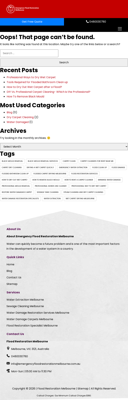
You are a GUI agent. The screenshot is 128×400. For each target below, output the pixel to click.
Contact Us (13, 277)
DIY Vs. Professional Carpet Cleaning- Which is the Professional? (48, 92)
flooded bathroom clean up (15, 173)
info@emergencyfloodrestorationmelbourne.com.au (45, 364)
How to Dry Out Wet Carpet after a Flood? (34, 87)
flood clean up (99, 167)
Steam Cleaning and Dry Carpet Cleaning (83, 192)
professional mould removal (16, 186)
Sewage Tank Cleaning (47, 192)
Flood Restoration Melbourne (56, 388)
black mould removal (12, 161)
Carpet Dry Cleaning (12, 167)
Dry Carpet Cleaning (20, 117)
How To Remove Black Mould (25, 96)
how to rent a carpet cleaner (78, 180)
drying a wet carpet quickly (40, 167)
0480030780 (97, 22)
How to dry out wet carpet (14, 180)
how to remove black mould (46, 180)
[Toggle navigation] (119, 29)
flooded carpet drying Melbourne (50, 173)
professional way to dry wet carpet (89, 186)
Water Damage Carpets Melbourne (29, 319)
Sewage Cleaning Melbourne (25, 306)
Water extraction (52, 198)
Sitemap (12, 284)
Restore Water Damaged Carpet (17, 192)
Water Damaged (18, 122)
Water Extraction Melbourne (25, 300)
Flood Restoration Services (84, 173)
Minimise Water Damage (109, 180)
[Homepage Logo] (22, 9)
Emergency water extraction (73, 167)
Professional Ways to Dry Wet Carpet (31, 77)
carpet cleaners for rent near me (97, 161)
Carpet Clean (69, 161)
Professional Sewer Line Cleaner (50, 186)
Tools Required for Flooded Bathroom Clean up (37, 82)
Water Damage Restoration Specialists (20, 198)
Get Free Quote (32, 22)
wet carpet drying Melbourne (80, 198)
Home (10, 264)
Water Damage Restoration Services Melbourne (37, 313)
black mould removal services (43, 161)
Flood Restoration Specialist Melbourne (32, 325)
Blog (9, 112)
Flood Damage (118, 167)
